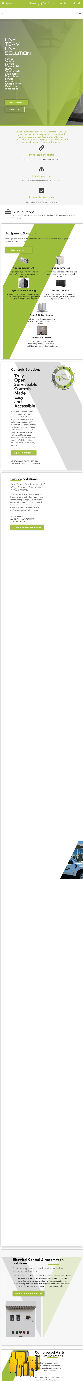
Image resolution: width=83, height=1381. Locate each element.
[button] (79, 13)
